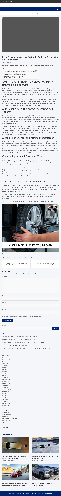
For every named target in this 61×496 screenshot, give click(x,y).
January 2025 (5, 381)
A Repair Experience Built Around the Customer (15, 74)
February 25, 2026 (6, 460)
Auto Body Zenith (20, 493)
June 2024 (4, 395)
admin (11, 62)
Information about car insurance (10, 418)
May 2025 (4, 373)
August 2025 (5, 367)
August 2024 (5, 391)
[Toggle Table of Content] (35, 69)
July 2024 (4, 393)
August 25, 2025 (5, 62)
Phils (21, 257)
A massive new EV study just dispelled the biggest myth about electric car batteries (23, 342)
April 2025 (4, 375)
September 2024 (6, 389)
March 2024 (5, 401)
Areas (6, 257)
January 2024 (5, 405)
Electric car (5, 416)
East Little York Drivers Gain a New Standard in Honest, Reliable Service (20, 71)
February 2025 (6, 379)
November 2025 (6, 361)
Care (11, 257)
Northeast (17, 257)
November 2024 (6, 385)
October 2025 (5, 363)
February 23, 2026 (6, 487)
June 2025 (4, 371)
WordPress (49, 493)
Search (4, 325)
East (13, 257)
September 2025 (6, 365)
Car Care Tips (5, 54)
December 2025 (6, 359)
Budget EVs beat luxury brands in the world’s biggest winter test (18, 339)
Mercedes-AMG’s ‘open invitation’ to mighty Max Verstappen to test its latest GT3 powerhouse (26, 348)
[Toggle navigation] (4, 9)
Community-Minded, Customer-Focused (13, 76)
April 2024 (5, 399)
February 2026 (6, 355)
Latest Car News (6, 420)
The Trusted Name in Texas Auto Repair (13, 77)
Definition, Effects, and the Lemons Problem (46, 264)
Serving (24, 257)
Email (4, 302)
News (3, 422)
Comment (5, 276)
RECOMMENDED (7, 435)
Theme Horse (33, 493)
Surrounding (29, 257)
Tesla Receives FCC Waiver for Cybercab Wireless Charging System (19, 336)
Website (4, 309)
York (33, 257)
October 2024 (5, 387)
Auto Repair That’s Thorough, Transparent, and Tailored (17, 73)
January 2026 (5, 357)
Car (8, 257)
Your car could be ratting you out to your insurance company (18, 345)
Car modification (6, 414)
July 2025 (4, 369)
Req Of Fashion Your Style (8, 430)
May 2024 (4, 397)
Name (4, 295)
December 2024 (6, 383)
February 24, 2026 (36, 460)
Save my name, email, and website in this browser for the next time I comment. (24, 316)
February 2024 (6, 403)
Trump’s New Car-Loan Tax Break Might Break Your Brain (16, 264)
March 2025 (5, 377)
